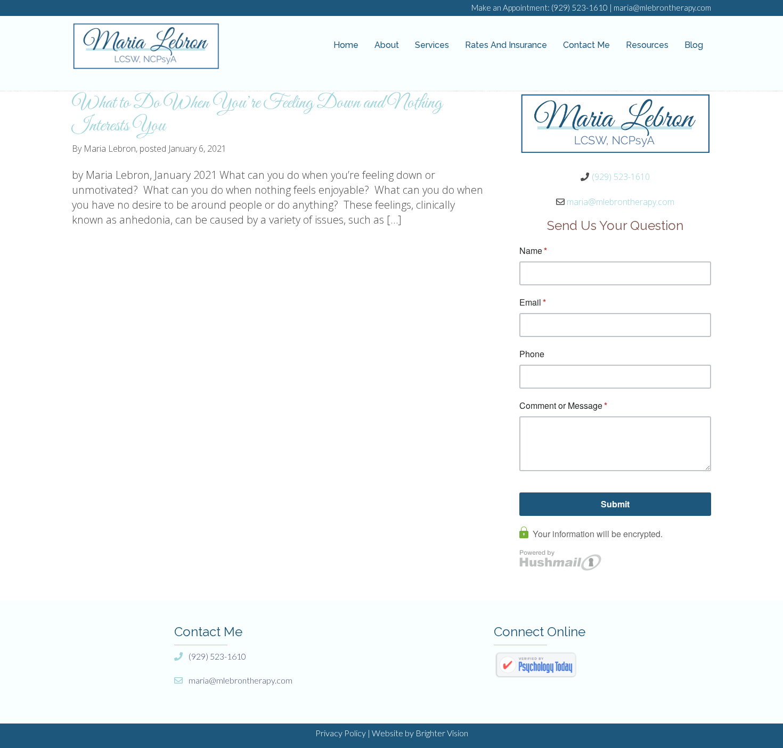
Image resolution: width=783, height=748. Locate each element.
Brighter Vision (441, 733)
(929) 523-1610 (579, 7)
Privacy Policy (340, 733)
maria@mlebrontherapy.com (662, 7)
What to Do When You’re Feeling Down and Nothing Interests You (257, 114)
